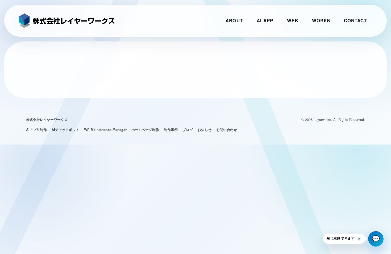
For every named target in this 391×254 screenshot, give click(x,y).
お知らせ (204, 129)
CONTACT (355, 20)
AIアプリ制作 (36, 129)
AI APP (265, 20)
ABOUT (234, 20)
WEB (292, 20)
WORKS (321, 20)
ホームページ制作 (145, 129)
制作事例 (171, 129)
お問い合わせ (226, 129)
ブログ (187, 129)
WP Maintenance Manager (105, 129)
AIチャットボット (65, 129)
